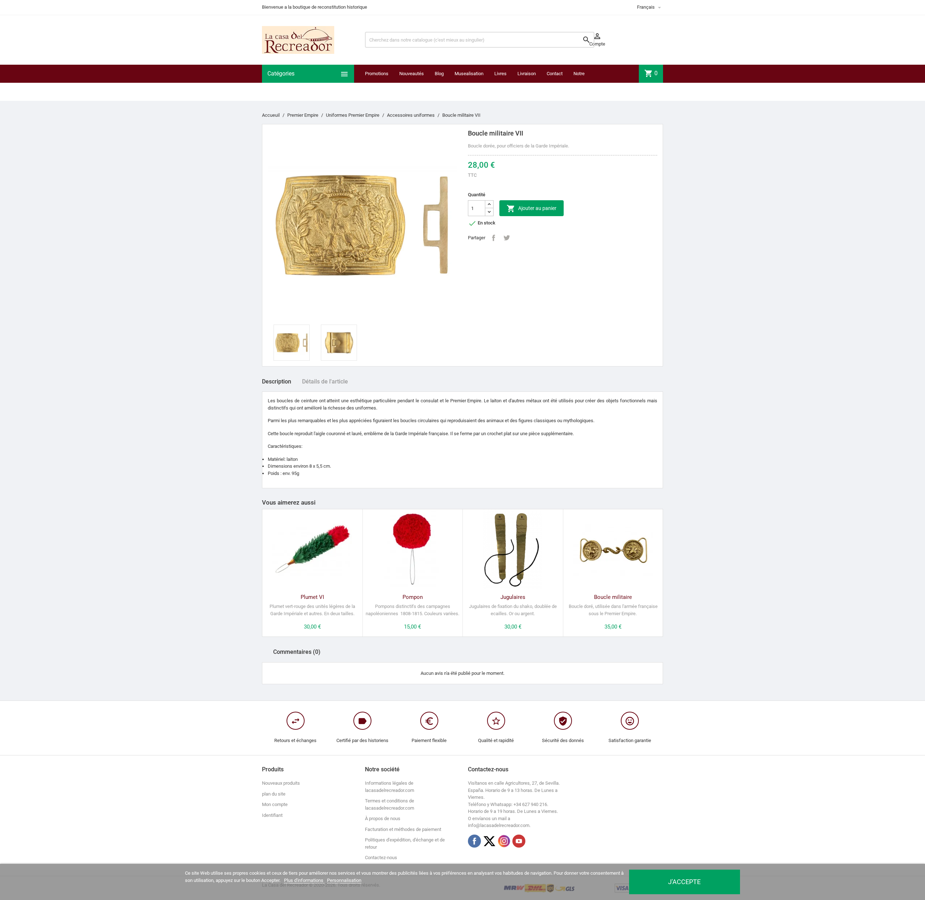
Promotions (376, 73)
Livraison (526, 73)
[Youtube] (518, 841)
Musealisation (469, 73)
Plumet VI (312, 597)
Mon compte (275, 804)
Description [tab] (276, 381)
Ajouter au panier (531, 208)
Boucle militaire (613, 597)
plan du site (273, 794)
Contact (555, 73)
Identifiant (272, 815)
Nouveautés (411, 73)
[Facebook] (474, 841)
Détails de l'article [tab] (325, 381)
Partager (493, 237)
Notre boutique (582, 82)
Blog (439, 73)
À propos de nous (382, 818)
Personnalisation (344, 880)
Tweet (506, 237)
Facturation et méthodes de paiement (403, 829)
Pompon (413, 597)
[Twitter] (489, 841)
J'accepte (684, 882)
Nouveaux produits (281, 783)
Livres (500, 73)
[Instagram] (504, 841)
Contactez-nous (381, 857)
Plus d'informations (304, 880)
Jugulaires (512, 597)
